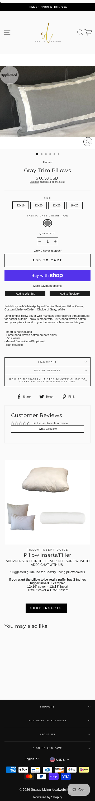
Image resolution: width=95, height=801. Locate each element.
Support (47, 707)
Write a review (48, 428)
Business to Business (47, 720)
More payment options (47, 285)
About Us (47, 734)
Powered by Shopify (47, 797)
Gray (47, 223)
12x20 (38, 205)
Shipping (34, 182)
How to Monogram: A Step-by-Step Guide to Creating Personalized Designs (47, 380)
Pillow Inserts (47, 370)
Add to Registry (70, 293)
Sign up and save (47, 748)
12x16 (21, 205)
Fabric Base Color (47, 216)
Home (47, 162)
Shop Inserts (46, 608)
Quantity (47, 234)
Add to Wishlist (25, 293)
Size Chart (47, 362)
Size (47, 198)
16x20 (74, 205)
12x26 (56, 205)
